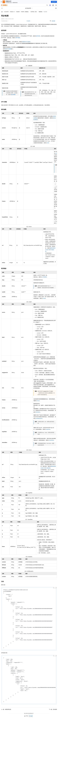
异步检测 (13, 94)
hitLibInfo (38, 412)
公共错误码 (44, 277)
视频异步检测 (8, 48)
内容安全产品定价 (26, 41)
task (48, 142)
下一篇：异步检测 (53, 709)
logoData (48, 429)
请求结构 (38, 36)
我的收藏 (53, 20)
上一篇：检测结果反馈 (6, 709)
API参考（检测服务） (25, 11)
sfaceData (51, 440)
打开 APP (54, 1)
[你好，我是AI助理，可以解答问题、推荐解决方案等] (50, 5)
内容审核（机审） (34, 11)
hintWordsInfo (39, 418)
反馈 (31, 716)
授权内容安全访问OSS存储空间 (50, 249)
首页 (2, 11)
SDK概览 (18, 37)
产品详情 (28, 20)
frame (38, 400)
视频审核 (40, 11)
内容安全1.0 (12, 11)
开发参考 (18, 11)
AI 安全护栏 (6, 11)
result (44, 298)
